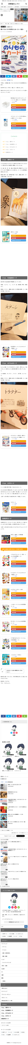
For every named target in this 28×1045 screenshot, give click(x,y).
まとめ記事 (12, 933)
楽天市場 (14, 107)
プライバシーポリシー (6, 994)
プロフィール (4, 997)
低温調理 (10, 936)
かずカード (13, 502)
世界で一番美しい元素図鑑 (17, 534)
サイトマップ (4, 991)
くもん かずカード (10, 149)
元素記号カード (9, 152)
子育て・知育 (3, 6)
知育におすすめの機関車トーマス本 (7, 830)
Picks (21, 936)
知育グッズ (10, 26)
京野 (8, 80)
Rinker (16, 101)
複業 (2, 975)
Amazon (14, 105)
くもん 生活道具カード (11, 144)
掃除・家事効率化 (6, 953)
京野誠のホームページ (14, 922)
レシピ (16, 936)
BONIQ (4, 936)
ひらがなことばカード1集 (16, 589)
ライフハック (10, 6)
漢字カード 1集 (14, 232)
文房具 (3, 981)
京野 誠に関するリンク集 (6, 1000)
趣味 (2, 978)
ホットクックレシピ (24, 6)
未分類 (2, 968)
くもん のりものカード (11, 147)
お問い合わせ (4, 988)
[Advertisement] (14, 259)
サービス (4, 950)
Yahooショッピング (16, 109)
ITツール (4, 946)
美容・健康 (4, 956)
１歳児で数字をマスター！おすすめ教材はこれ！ (18, 832)
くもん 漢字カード (10, 141)
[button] (2, 15)
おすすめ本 (17, 6)
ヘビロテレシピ (20, 933)
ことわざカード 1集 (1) (16, 655)
